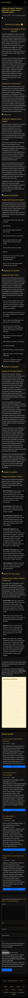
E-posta (4, 929)
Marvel (12, 986)
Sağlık (13, 743)
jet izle (5, 980)
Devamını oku (14, 766)
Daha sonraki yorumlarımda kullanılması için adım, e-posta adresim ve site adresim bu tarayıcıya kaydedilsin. (13, 945)
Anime (6, 989)
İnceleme (20, 989)
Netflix (5, 986)
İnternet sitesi (5, 935)
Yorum (4, 904)
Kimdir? (18, 986)
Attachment (5, 950)
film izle (21, 980)
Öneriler (13, 989)
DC (23, 986)
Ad (3, 923)
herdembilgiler (6, 2)
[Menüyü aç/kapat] (25, 2)
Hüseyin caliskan (20, 15)
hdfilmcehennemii (13, 980)
